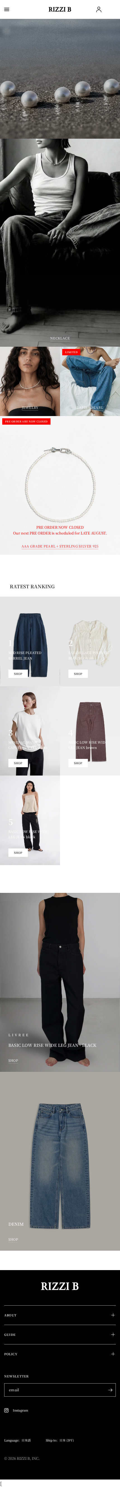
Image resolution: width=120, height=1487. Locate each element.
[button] (60, 121)
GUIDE (10, 1334)
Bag (110, 9)
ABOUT (10, 1315)
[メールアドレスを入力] (110, 1390)
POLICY (10, 1354)
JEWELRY (30, 407)
